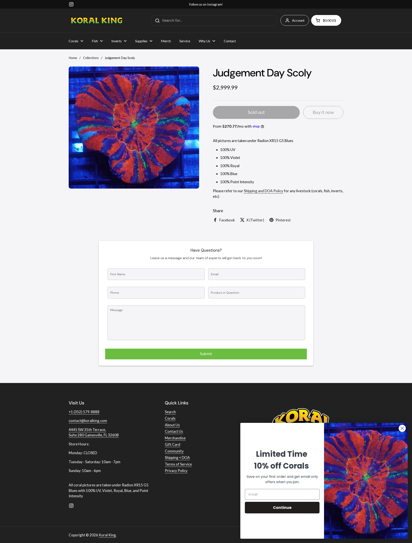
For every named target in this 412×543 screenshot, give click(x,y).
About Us (172, 425)
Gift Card (172, 444)
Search (170, 412)
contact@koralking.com (88, 420)
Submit (206, 353)
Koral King (107, 535)
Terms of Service (178, 464)
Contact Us (174, 431)
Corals (170, 418)
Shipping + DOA (177, 457)
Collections (91, 58)
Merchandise (175, 438)
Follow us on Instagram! (206, 4)
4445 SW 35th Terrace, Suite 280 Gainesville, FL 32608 (94, 432)
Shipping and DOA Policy (263, 191)
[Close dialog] (402, 428)
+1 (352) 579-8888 (84, 412)
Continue (282, 507)
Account (298, 20)
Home (73, 58)
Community (174, 451)
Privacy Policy (176, 470)
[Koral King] (97, 20)
